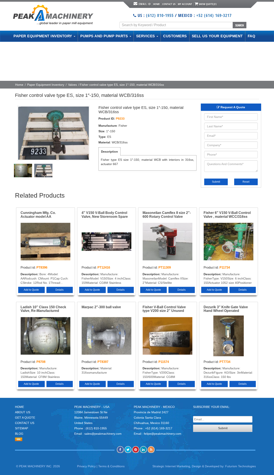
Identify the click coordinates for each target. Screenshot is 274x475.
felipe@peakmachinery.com (162, 433)
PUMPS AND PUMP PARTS (104, 36)
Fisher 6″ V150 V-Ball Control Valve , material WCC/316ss (227, 214)
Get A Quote (25, 417)
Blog (19, 433)
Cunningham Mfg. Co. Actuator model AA (38, 214)
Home (156, 4)
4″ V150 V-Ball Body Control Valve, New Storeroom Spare (105, 214)
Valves (72, 84)
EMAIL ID (145, 4)
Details (59, 289)
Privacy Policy (86, 466)
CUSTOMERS (175, 36)
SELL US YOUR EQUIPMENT (217, 36)
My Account (185, 4)
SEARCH (239, 25)
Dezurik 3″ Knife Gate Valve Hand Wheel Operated (226, 309)
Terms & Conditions (111, 466)
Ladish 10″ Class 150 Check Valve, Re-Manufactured (43, 309)
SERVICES (146, 36)
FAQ (251, 36)
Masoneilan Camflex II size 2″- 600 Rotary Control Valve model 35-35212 (167, 215)
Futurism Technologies (240, 466)
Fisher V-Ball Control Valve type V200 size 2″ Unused (164, 309)
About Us (22, 412)
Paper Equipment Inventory (45, 84)
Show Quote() (207, 4)
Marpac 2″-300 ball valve (101, 307)
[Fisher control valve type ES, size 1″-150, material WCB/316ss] (53, 133)
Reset (246, 181)
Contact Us (169, 4)
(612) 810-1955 (160, 15)
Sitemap (21, 428)
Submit (216, 181)
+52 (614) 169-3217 (214, 15)
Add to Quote (31, 289)
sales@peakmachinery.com (103, 433)
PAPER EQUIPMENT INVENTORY (43, 36)
